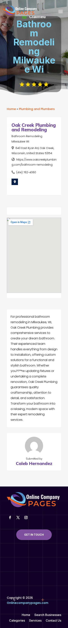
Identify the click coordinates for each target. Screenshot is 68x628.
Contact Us (53, 620)
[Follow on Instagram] (26, 517)
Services (35, 620)
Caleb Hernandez (34, 463)
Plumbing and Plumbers (37, 109)
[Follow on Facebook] (10, 517)
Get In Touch (34, 534)
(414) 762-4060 (26, 172)
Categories (17, 620)
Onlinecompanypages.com (27, 603)
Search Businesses (47, 615)
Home (11, 109)
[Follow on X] (18, 517)
